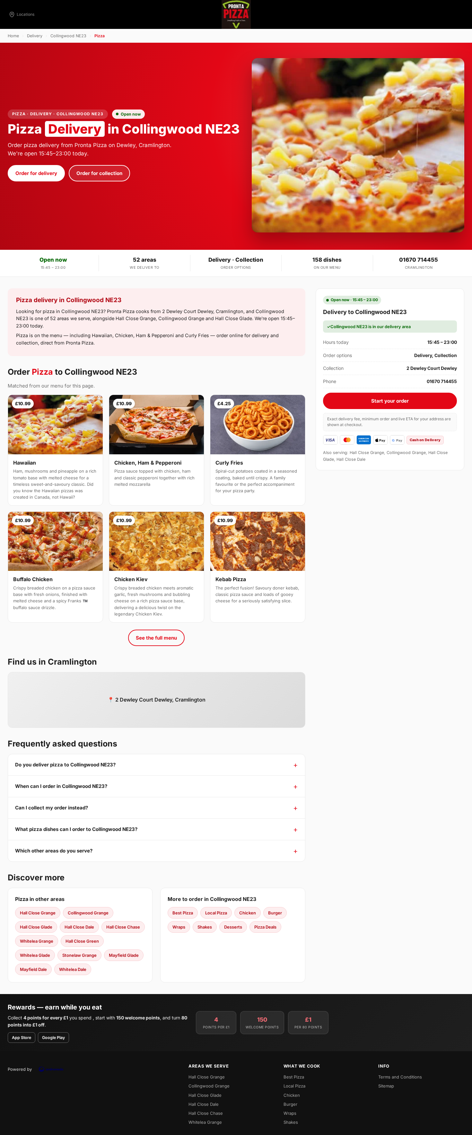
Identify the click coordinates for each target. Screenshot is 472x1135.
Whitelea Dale (72, 969)
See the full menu (156, 638)
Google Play (53, 1037)
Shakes (204, 927)
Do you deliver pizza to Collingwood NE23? (65, 765)
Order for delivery (36, 173)
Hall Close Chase (123, 927)
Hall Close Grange (38, 912)
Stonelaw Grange (79, 955)
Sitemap (386, 1085)
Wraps (178, 927)
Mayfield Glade (124, 955)
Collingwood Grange (88, 912)
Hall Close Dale (79, 927)
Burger (275, 912)
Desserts (233, 927)
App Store (21, 1037)
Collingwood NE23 (68, 35)
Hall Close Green (82, 941)
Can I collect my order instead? (51, 808)
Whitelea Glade (35, 955)
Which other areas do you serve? (53, 851)
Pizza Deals (265, 927)
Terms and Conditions (400, 1076)
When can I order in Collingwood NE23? (61, 786)
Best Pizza (182, 912)
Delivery (34, 35)
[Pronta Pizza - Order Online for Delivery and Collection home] (236, 14)
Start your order (390, 401)
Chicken (247, 912)
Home (13, 35)
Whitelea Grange (36, 941)
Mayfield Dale (33, 969)
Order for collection (99, 173)
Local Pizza (216, 912)
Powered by (20, 1069)
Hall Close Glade (36, 927)
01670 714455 (418, 260)
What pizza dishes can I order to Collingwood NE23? (76, 829)
